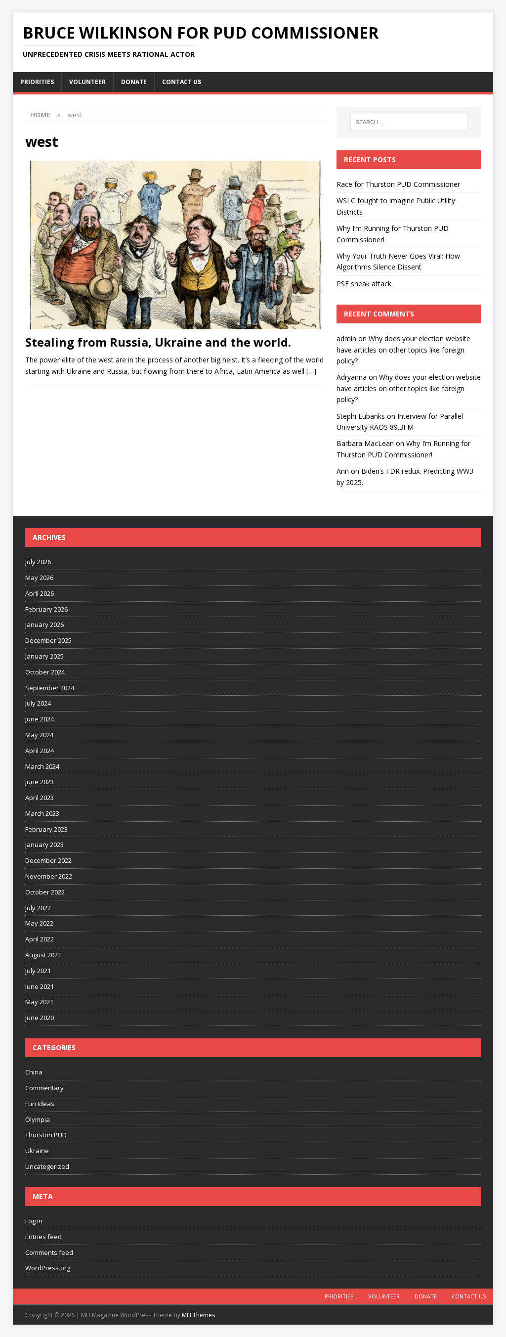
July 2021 (38, 970)
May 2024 (39, 734)
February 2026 (46, 609)
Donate (134, 82)
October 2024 (45, 672)
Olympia (37, 1119)
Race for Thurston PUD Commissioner (398, 184)
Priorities (37, 82)
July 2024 (38, 703)
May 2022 (39, 923)
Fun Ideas (39, 1103)
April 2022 (39, 939)
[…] (311, 371)
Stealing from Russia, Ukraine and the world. (158, 342)
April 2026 (39, 593)
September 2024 (49, 687)
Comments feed (49, 1252)
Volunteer (87, 82)
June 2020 (39, 1017)
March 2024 (42, 766)
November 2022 (48, 876)
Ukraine (37, 1150)
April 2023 (39, 797)
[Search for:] (409, 122)
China (33, 1072)
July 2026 (38, 561)
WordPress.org (47, 1267)
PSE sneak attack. (365, 283)
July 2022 (38, 907)
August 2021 (43, 954)
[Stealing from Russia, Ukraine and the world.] (175, 245)
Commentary (44, 1087)
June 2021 (39, 986)
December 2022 (48, 860)
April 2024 (39, 750)
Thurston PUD (46, 1134)
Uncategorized (47, 1166)
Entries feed (43, 1236)
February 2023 (46, 829)
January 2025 (44, 656)
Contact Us (181, 82)
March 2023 (42, 813)
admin (346, 338)
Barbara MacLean (365, 443)
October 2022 (45, 892)
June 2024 (39, 718)
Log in (33, 1220)
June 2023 (39, 781)
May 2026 (39, 577)
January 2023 (44, 844)
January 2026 (44, 624)
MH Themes (198, 1315)
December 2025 (48, 640)
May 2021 (39, 1001)
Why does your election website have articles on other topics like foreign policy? (403, 349)
